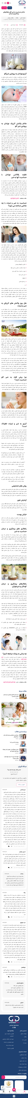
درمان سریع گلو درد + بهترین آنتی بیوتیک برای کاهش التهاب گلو (11, 750)
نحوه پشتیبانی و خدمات (9, 1042)
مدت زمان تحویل (23, 1061)
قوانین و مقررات (10, 1048)
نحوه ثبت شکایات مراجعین (8, 1039)
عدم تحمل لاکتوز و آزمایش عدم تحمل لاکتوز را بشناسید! (11, 695)
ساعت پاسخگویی (23, 1055)
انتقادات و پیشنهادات (22, 1067)
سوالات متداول (24, 1034)
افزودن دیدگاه (21, 784)
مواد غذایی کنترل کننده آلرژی (9, 682)
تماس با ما (24, 1040)
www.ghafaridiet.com (7, 1093)
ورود (10, 3)
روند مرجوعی (24, 1058)
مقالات (17, 18)
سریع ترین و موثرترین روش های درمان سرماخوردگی (11, 736)
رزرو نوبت (9, 7)
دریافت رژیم (4, 7)
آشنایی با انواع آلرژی (15, 198)
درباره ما (25, 1043)
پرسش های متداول (23, 1070)
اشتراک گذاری (13, 25)
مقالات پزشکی (11, 18)
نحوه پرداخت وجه (10, 1045)
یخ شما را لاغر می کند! (14, 742)
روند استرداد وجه (23, 1064)
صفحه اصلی (22, 18)
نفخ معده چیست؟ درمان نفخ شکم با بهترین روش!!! (11, 757)
